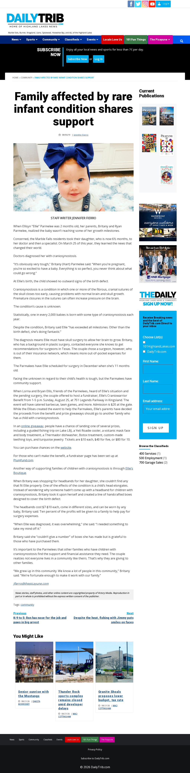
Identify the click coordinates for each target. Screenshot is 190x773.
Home (15, 77)
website (65, 448)
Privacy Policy (95, 749)
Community (49, 39)
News (15, 39)
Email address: (153, 401)
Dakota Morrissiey (29, 702)
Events (91, 39)
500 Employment (150, 458)
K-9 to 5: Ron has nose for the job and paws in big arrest (39, 618)
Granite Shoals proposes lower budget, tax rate (111, 696)
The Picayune (158, 39)
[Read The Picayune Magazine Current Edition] (149, 116)
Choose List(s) (153, 337)
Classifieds (72, 39)
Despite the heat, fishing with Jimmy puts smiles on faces (104, 618)
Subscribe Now (77, 59)
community (27, 604)
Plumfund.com (23, 460)
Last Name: (150, 381)
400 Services (147, 454)
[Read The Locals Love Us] (149, 143)
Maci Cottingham (67, 715)
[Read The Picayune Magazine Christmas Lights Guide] (166, 174)
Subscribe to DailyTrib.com (95, 758)
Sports (30, 39)
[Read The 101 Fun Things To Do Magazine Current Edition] (166, 116)
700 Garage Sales (151, 462)
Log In (99, 59)
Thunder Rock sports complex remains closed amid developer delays (70, 700)
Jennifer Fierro (81, 134)
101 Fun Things (136, 39)
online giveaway (32, 426)
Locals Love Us (112, 39)
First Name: (151, 361)
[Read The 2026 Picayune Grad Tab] (166, 145)
